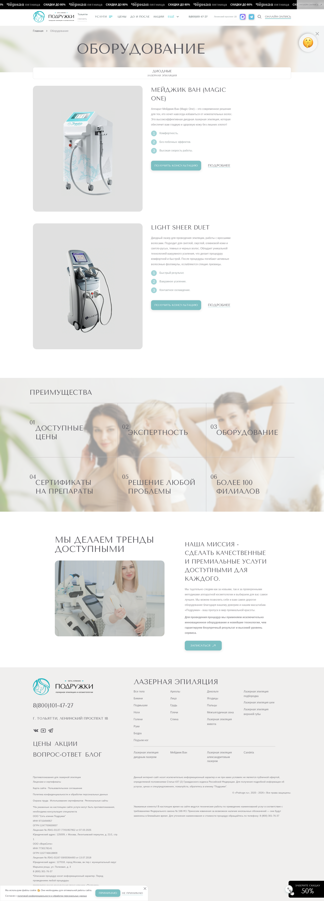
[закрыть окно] (278, 19)
